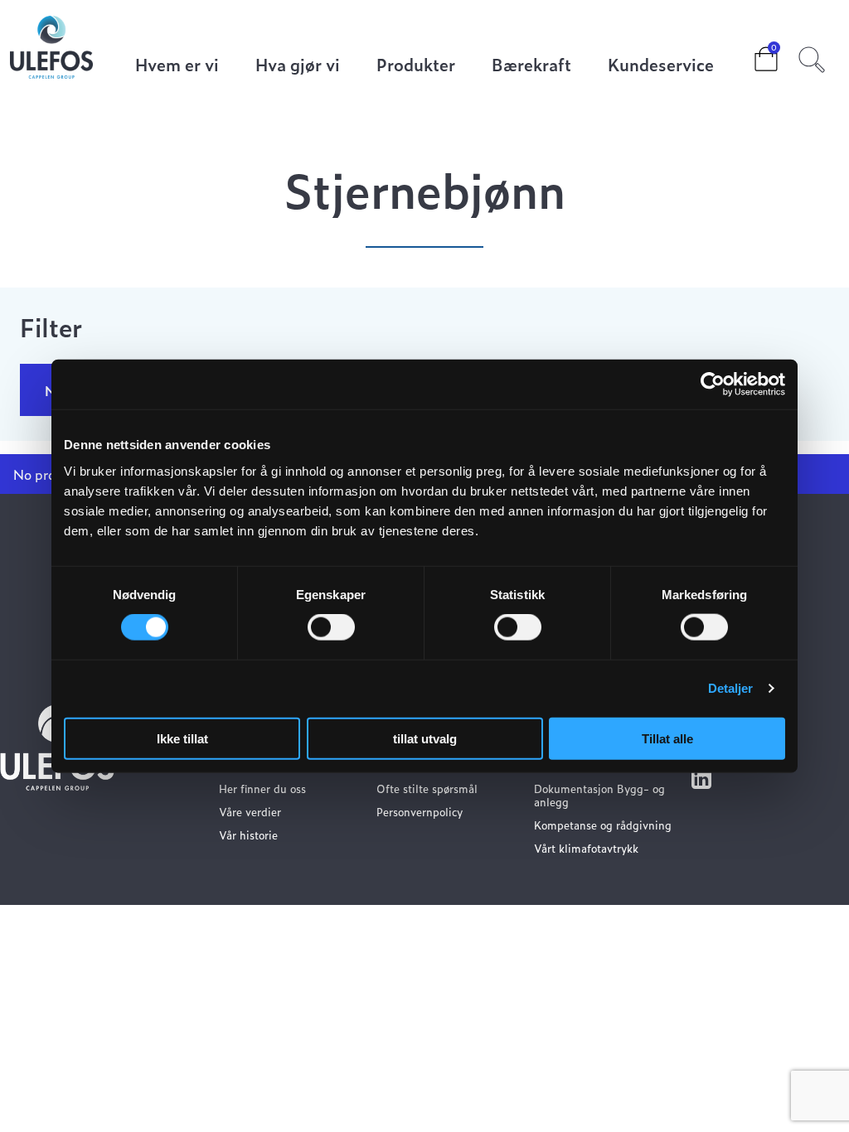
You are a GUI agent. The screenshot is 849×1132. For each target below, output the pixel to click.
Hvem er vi (177, 66)
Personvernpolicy (419, 812)
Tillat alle (667, 738)
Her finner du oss (262, 788)
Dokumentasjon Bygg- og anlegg (599, 795)
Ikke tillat (182, 738)
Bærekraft (531, 66)
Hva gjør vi (297, 66)
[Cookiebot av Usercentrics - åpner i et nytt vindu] (712, 384)
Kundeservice (661, 66)
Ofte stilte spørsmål (427, 788)
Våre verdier (250, 812)
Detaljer (731, 688)
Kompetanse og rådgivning (603, 825)
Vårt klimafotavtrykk (586, 848)
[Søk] (811, 57)
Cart (753, 54)
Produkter (415, 66)
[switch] (331, 627)
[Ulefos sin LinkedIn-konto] (701, 783)
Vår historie (248, 835)
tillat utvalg (425, 738)
